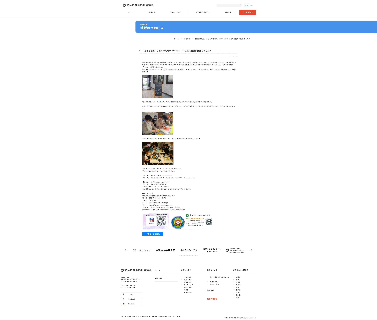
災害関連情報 (247, 12)
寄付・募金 (187, 287)
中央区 (238, 282)
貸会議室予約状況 (202, 12)
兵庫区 (238, 285)
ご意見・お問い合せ (133, 317)
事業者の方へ (214, 282)
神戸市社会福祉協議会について (219, 278)
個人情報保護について (165, 317)
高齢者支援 (187, 282)
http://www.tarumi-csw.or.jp (161, 205)
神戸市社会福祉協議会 (138, 5)
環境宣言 (154, 317)
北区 (237, 287)
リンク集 (123, 317)
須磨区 (238, 292)
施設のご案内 (214, 284)
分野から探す (176, 12)
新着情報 (152, 12)
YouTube (131, 304)
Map (131, 294)
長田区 (238, 290)
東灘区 (238, 277)
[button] (126, 250)
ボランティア (188, 285)
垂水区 (238, 295)
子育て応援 (187, 277)
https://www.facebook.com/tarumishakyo (167, 210)
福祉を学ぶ (187, 292)
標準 (246, 5)
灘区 (237, 280)
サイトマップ (176, 317)
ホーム (130, 12)
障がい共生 (187, 280)
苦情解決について (145, 317)
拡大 (251, 5)
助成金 (186, 290)
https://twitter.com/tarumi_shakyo (165, 207)
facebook (131, 299)
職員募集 (228, 12)
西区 (237, 297)
